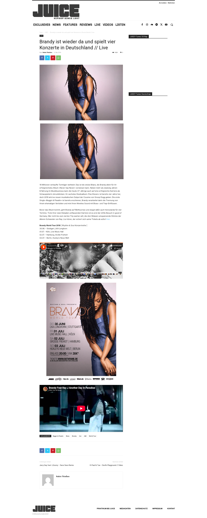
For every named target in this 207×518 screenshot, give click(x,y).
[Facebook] (142, 24)
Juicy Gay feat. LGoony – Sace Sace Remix (57, 465)
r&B (85, 436)
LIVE (46, 32)
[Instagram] (147, 24)
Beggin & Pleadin (58, 436)
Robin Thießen (47, 52)
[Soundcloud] (151, 24)
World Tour (92, 436)
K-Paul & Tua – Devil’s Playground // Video (106, 465)
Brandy (74, 436)
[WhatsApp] (58, 57)
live (80, 436)
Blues (67, 436)
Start (41, 32)
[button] (172, 25)
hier (108, 219)
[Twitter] (161, 24)
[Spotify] (156, 24)
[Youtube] (166, 24)
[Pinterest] (53, 57)
